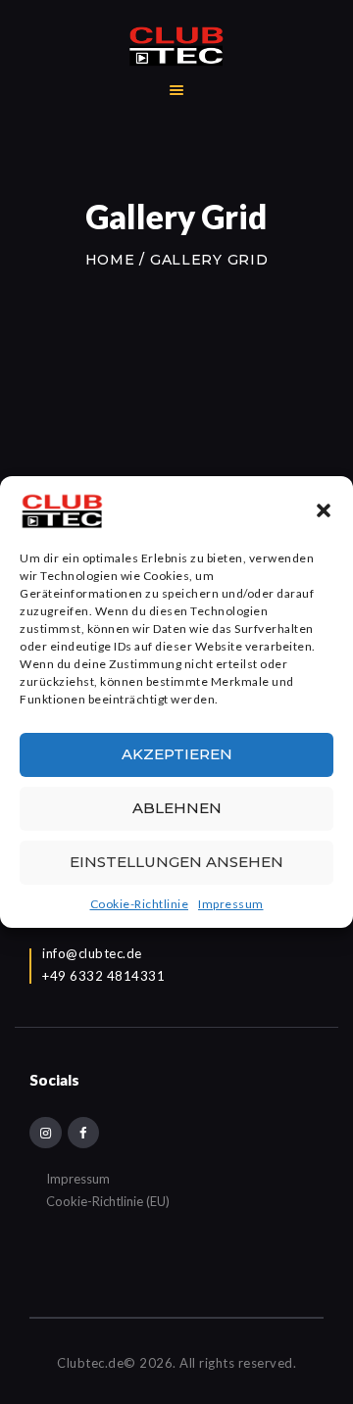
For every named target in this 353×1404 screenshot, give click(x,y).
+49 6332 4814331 (103, 976)
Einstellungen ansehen (176, 861)
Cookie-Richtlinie (139, 903)
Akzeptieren (177, 754)
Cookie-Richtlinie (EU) (108, 1201)
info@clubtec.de (92, 953)
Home (110, 259)
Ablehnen (177, 808)
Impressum (231, 903)
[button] (323, 510)
